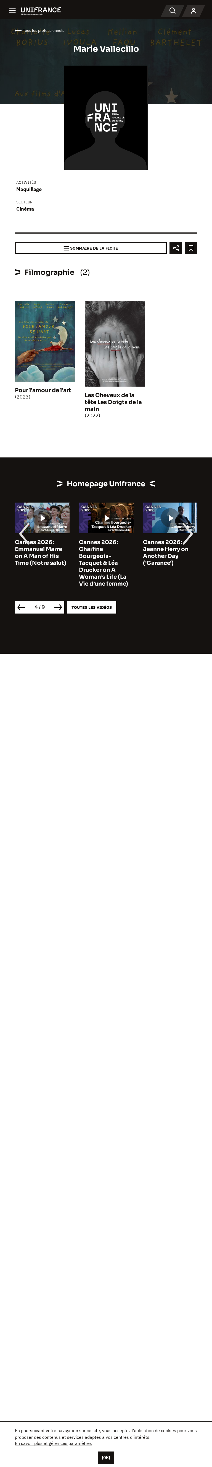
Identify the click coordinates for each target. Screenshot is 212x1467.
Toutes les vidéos (91, 607)
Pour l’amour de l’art (43, 390)
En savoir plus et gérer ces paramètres (53, 1443)
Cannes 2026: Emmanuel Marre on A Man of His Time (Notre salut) (40, 552)
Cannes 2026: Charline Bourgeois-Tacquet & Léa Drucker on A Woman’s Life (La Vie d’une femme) (103, 563)
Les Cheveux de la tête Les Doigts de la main (113, 402)
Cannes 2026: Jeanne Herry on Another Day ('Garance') (166, 552)
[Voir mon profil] (193, 11)
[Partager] (175, 248)
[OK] (106, 1457)
